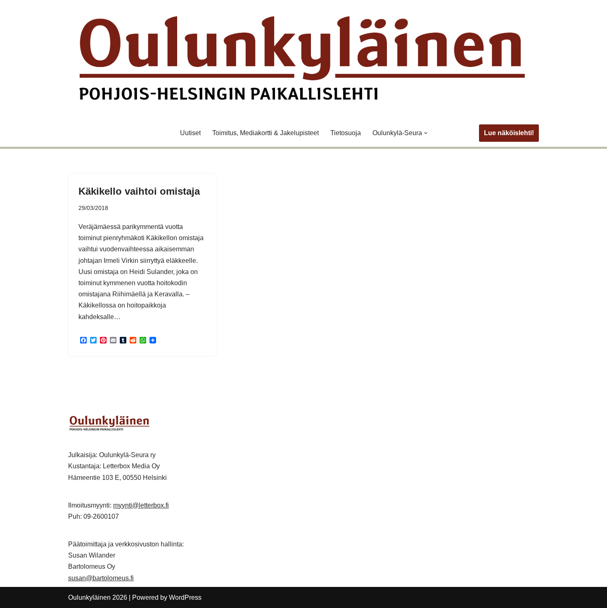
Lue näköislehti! (509, 132)
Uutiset (190, 132)
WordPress (185, 597)
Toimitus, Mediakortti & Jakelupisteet (265, 132)
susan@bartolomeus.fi (101, 578)
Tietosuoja (345, 132)
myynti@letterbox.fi (141, 505)
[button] (425, 133)
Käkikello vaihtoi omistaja (139, 191)
